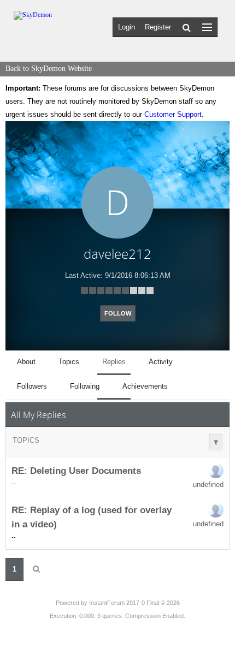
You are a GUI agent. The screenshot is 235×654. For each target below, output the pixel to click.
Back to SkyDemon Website (48, 68)
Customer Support (173, 114)
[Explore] (207, 27)
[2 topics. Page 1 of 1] (36, 569)
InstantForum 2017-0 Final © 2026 (134, 602)
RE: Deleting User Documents (76, 470)
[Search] (186, 27)
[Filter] (215, 442)
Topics (26, 440)
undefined (208, 484)
